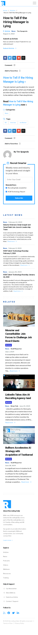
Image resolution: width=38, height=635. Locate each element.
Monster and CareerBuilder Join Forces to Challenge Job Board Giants (18, 335)
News (14, 31)
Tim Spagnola (22, 31)
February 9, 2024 (15, 248)
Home (5, 10)
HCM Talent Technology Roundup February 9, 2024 (15, 252)
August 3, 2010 (9, 34)
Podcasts (6, 561)
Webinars (6, 569)
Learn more (7, 540)
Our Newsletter (11, 588)
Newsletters (11, 185)
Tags (8, 119)
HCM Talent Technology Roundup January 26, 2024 (19, 276)
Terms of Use (8, 623)
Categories (10, 110)
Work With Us (10, 593)
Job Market (23, 122)
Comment (9, 65)
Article (7, 31)
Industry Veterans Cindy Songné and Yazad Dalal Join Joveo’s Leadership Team (17, 227)
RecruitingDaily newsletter (17, 188)
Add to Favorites (11, 71)
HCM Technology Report (16, 192)
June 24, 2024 (25, 406)
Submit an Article (10, 39)
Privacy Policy (19, 623)
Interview (13, 122)
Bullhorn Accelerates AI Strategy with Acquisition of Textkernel (19, 451)
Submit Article (8, 48)
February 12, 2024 (15, 222)
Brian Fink (14, 406)
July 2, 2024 (9, 352)
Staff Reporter (16, 349)
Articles (12, 10)
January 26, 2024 (15, 272)
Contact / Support (12, 601)
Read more (11, 241)
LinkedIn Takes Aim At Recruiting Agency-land (18, 396)
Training (6, 578)
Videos (5, 565)
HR (6, 122)
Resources (7, 573)
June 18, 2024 (10, 465)
